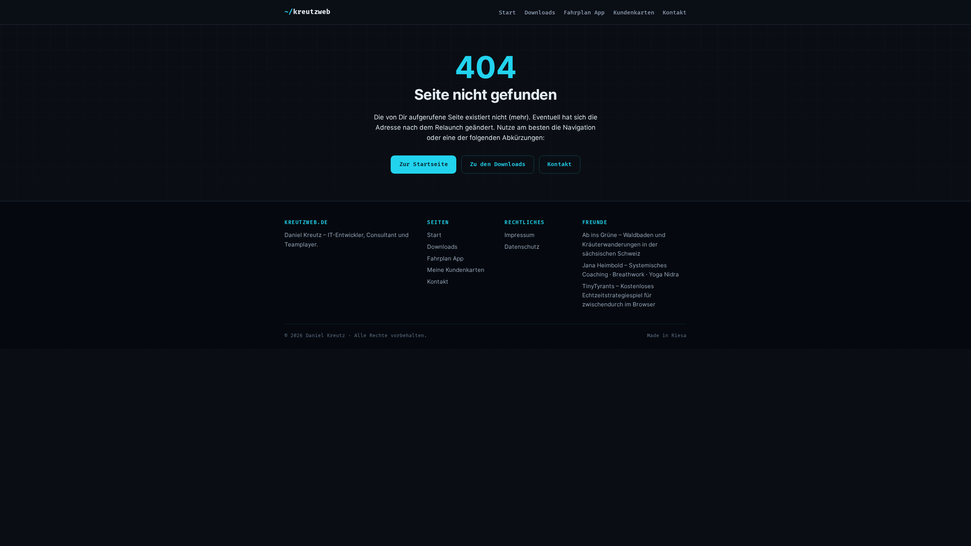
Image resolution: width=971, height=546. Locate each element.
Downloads (540, 12)
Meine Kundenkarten (455, 269)
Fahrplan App (584, 12)
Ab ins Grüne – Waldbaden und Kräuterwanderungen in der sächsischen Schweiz (623, 244)
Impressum (519, 234)
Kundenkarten (633, 12)
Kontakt (675, 12)
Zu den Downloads (497, 164)
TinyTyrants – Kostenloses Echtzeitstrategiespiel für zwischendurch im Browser (618, 295)
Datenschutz (521, 246)
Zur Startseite (423, 164)
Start (507, 12)
